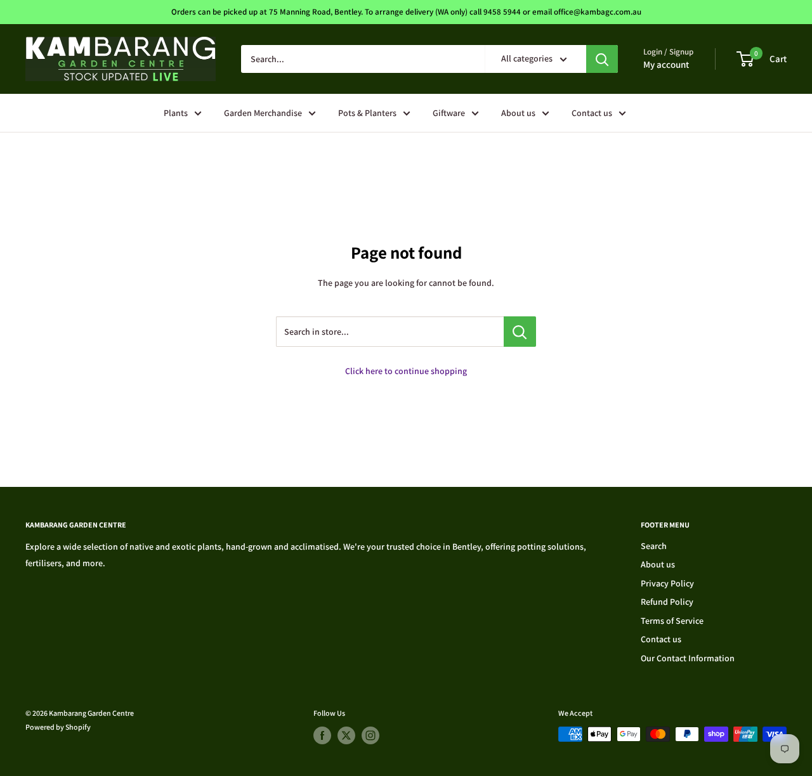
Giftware (449, 113)
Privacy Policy (667, 583)
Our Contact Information (688, 658)
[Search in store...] (520, 331)
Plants (176, 113)
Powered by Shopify (58, 727)
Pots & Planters (367, 113)
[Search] (602, 59)
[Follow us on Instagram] (370, 735)
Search (654, 546)
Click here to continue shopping (406, 371)
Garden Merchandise (263, 113)
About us (518, 113)
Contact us (592, 113)
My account (666, 64)
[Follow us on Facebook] (322, 735)
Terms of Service (672, 620)
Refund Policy (667, 601)
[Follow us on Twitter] (346, 735)
